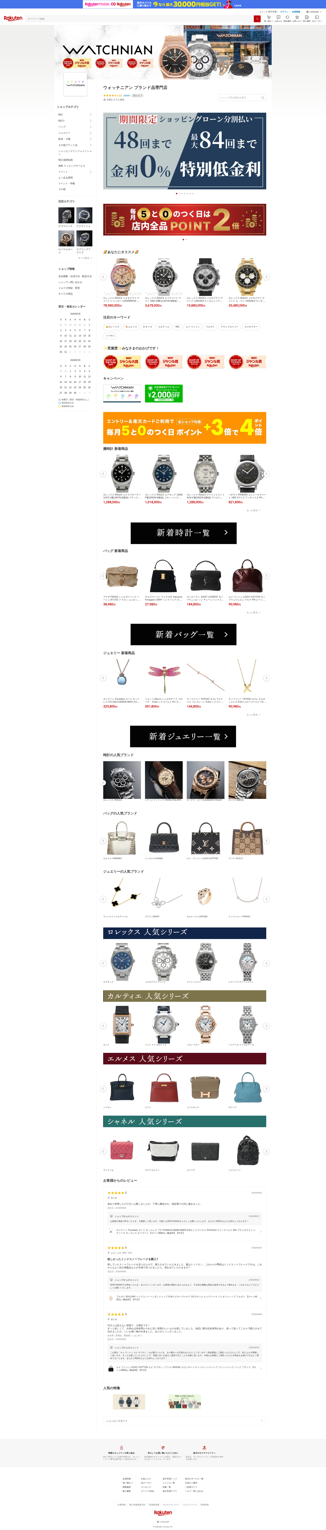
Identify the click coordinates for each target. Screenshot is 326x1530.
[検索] (257, 18)
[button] (314, 12)
